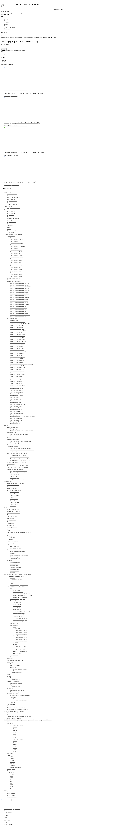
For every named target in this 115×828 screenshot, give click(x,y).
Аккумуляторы (27, 37)
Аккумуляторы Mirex (19, 50)
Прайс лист (7, 25)
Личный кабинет (8, 812)
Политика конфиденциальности (12, 809)
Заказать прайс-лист (57, 9)
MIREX (2, 51)
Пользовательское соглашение (11, 810)
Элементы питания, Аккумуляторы (14, 37)
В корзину (3, 49)
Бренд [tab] (5, 54)
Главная (6, 19)
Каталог (6, 22)
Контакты (7, 29)
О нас (5, 21)
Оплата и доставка (9, 27)
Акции (6, 24)
